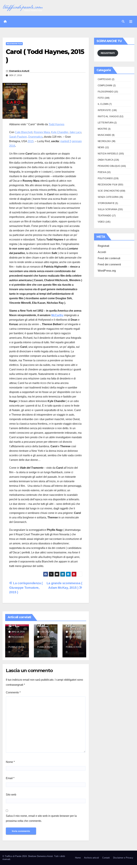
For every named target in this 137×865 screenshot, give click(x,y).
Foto (101, 98)
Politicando (105, 178)
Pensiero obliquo (109, 166)
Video (101, 222)
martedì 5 (65, 141)
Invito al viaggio (108, 116)
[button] (123, 21)
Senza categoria (108, 197)
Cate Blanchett (23, 132)
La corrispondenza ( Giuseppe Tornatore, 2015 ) (26, 587)
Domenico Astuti (19, 71)
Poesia (102, 172)
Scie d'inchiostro (108, 191)
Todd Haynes (56, 124)
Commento (13, 692)
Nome (10, 762)
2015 (31, 141)
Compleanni (105, 85)
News (101, 147)
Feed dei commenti (109, 264)
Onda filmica (105, 160)
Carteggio (104, 79)
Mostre (102, 129)
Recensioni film (14, 44)
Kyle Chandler (59, 132)
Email (10, 778)
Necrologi (104, 141)
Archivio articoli (91, 857)
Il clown (103, 104)
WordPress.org (107, 270)
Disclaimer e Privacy (123, 857)
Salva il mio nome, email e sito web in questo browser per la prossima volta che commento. (41, 818)
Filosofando (105, 91)
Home (78, 857)
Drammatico (35, 136)
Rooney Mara (42, 132)
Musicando (104, 135)
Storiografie (106, 203)
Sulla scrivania (107, 209)
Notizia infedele (108, 153)
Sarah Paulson (18, 136)
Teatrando (104, 215)
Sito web (11, 794)
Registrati (103, 245)
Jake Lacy (75, 132)
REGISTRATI (108, 53)
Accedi (102, 252)
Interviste (104, 110)
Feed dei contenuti (109, 258)
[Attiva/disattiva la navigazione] (130, 21)
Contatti (106, 857)
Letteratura (105, 122)
